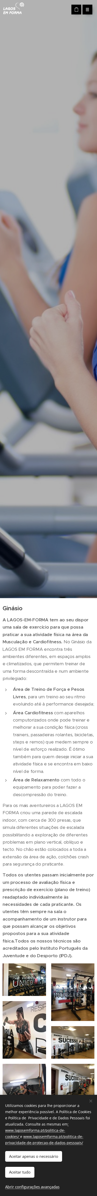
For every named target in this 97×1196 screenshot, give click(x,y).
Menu (87, 9)
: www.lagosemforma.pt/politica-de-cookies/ (37, 1130)
